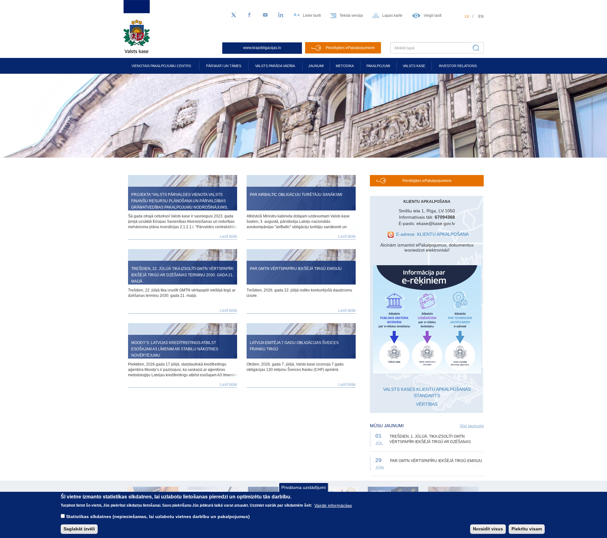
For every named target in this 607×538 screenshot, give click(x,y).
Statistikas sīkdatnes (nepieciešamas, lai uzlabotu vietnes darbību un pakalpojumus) (158, 516)
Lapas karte (392, 15)
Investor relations (458, 66)
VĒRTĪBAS (427, 404)
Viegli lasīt (432, 15)
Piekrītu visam (527, 528)
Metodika (345, 66)
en (481, 16)
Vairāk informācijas (333, 505)
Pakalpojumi (378, 66)
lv (467, 16)
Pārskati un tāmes (223, 66)
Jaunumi (316, 66)
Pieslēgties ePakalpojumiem (350, 48)
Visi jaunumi (472, 425)
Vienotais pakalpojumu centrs (161, 66)
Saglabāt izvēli (79, 528)
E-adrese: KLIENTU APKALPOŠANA (432, 234)
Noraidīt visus (488, 528)
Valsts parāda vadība (275, 66)
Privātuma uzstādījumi (303, 487)
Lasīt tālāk (228, 236)
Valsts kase (414, 66)
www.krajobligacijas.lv (262, 48)
